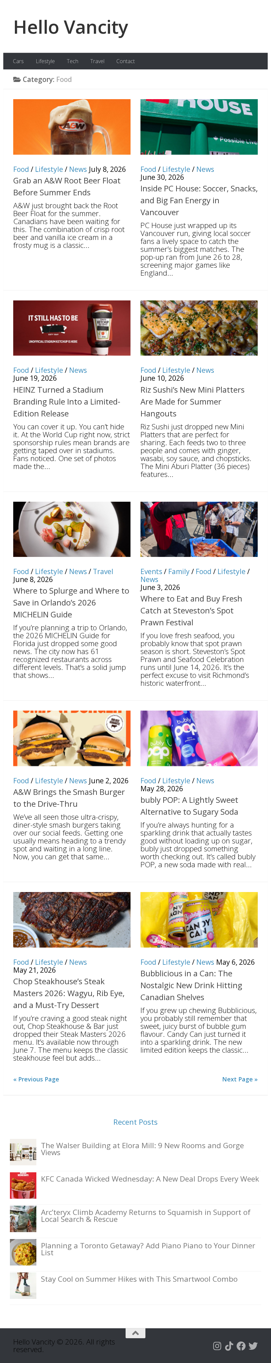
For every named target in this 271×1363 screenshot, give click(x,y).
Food (21, 169)
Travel (97, 61)
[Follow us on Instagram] (217, 1346)
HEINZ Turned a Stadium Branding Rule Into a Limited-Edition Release (66, 401)
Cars (18, 61)
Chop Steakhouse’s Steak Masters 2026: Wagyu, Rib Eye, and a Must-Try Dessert (69, 993)
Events (151, 571)
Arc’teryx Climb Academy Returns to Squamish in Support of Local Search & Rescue (146, 1215)
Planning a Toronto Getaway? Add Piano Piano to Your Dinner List (148, 1249)
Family (179, 571)
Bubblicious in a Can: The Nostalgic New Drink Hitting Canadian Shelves (191, 985)
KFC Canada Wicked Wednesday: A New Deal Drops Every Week (150, 1179)
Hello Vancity (70, 26)
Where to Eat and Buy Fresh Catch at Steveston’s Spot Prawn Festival (191, 610)
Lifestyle (45, 61)
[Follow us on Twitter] (253, 1346)
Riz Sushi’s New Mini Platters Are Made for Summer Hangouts (192, 401)
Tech (72, 61)
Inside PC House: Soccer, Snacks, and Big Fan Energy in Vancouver (199, 200)
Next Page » (240, 1079)
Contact (125, 61)
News (78, 169)
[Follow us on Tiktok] (229, 1346)
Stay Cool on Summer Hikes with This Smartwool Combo (139, 1279)
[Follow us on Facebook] (241, 1346)
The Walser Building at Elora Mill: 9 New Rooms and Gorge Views (142, 1148)
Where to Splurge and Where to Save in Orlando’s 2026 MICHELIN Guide (71, 602)
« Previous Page (36, 1079)
